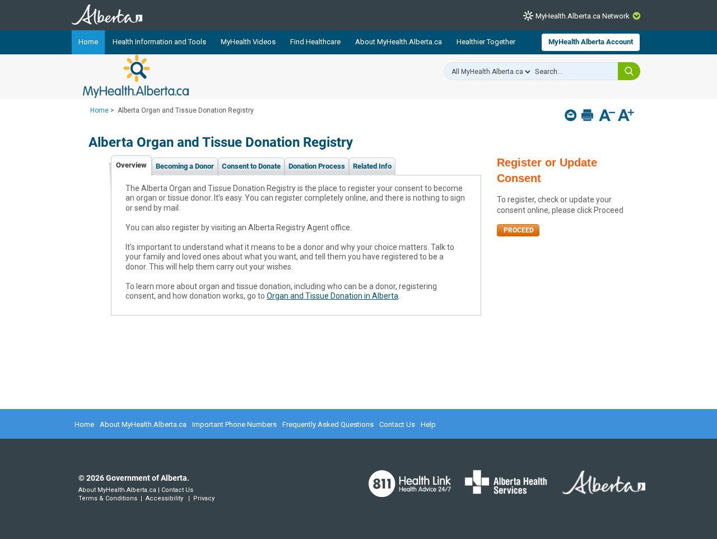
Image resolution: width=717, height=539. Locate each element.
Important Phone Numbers (234, 424)
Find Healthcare (315, 42)
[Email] (572, 115)
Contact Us (397, 424)
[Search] (629, 71)
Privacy (204, 498)
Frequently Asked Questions (328, 424)
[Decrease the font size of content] (607, 116)
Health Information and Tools (159, 42)
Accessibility (164, 498)
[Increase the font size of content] (626, 116)
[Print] (588, 115)
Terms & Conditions (107, 498)
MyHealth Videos (248, 42)
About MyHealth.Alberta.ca (398, 42)
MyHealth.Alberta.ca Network (583, 16)
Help (428, 424)
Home (88, 42)
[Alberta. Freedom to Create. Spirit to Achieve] (597, 490)
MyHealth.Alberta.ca (136, 76)
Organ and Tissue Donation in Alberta (332, 295)
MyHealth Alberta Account (590, 42)
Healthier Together (486, 42)
